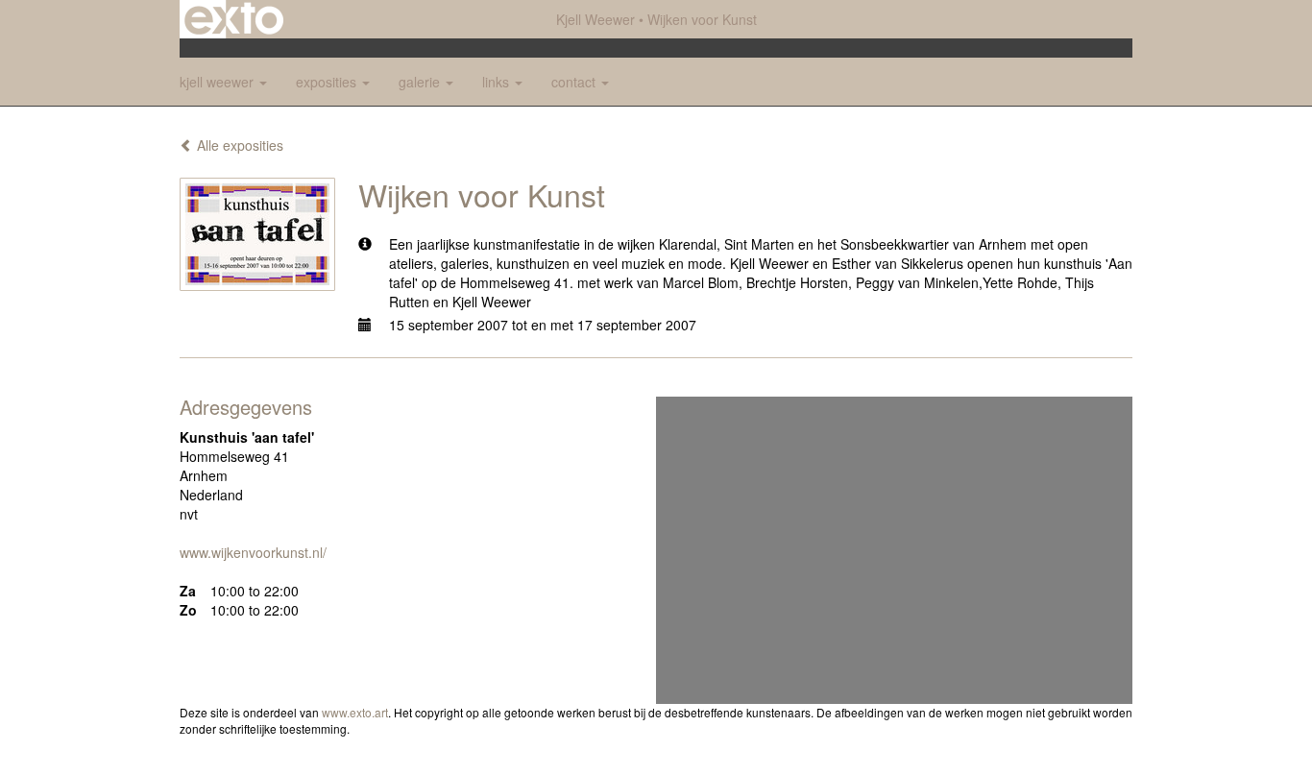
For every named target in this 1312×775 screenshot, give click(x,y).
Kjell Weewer (595, 19)
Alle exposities (238, 145)
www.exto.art (355, 712)
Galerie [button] (421, 81)
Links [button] (497, 81)
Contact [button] (575, 81)
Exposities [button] (328, 81)
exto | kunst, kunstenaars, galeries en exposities (234, 19)
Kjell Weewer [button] (218, 81)
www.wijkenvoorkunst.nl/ (253, 552)
